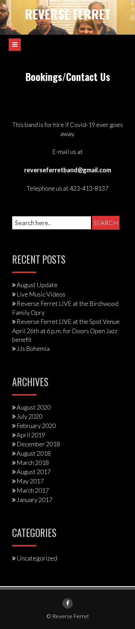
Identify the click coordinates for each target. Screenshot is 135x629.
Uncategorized (37, 558)
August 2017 (34, 471)
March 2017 (33, 490)
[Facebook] (67, 603)
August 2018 (34, 453)
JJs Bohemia (33, 348)
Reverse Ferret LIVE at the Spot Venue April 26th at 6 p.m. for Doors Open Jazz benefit (66, 330)
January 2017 (34, 499)
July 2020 (29, 416)
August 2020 (34, 407)
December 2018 (38, 444)
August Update (37, 285)
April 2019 (31, 435)
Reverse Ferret (67, 13)
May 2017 (30, 481)
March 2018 (33, 462)
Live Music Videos (41, 294)
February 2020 (36, 425)
